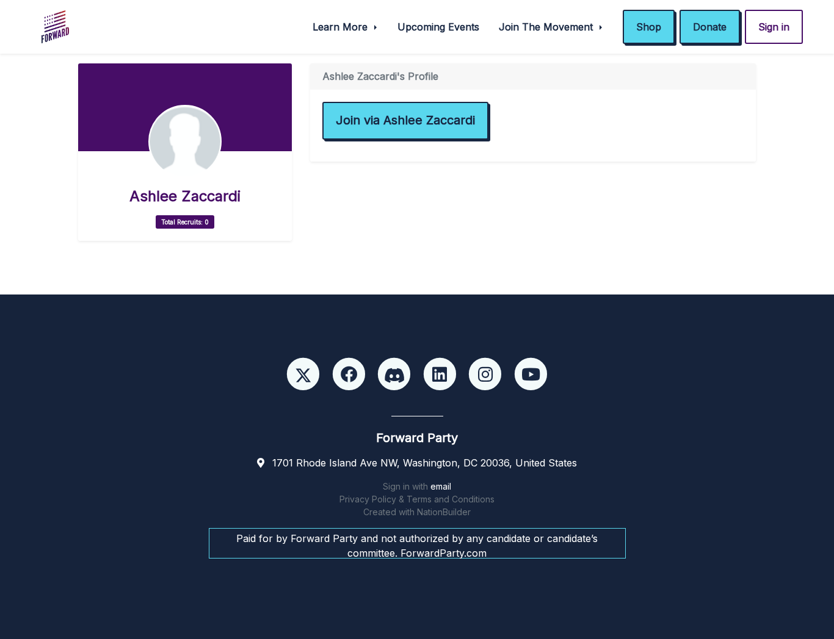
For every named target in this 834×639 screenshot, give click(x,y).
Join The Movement (547, 27)
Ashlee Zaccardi (185, 196)
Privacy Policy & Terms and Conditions (417, 499)
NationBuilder (444, 512)
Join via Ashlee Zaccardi (405, 120)
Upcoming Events (438, 27)
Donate (710, 27)
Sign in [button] (773, 27)
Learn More (342, 27)
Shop (648, 27)
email (440, 486)
